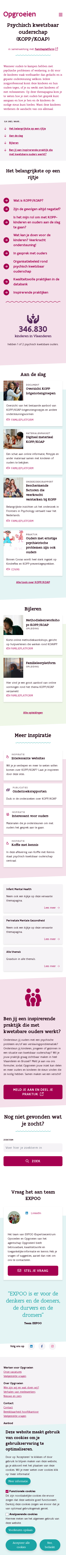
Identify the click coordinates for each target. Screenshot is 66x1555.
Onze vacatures (13, 1372)
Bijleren (13, 143)
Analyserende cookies (23, 1514)
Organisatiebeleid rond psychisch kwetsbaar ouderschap (30, 266)
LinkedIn (36, 1213)
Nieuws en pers (12, 1396)
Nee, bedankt (50, 1545)
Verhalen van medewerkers (19, 1392)
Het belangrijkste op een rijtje (27, 128)
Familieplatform (44, 49)
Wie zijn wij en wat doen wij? (21, 1387)
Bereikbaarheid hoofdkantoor (21, 1412)
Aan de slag (16, 136)
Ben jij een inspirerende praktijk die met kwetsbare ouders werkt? (31, 152)
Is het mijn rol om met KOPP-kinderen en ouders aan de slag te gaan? (36, 222)
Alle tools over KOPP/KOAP (33, 582)
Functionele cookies (22, 1491)
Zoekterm (8, 1140)
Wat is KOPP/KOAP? (28, 200)
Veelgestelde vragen (15, 1376)
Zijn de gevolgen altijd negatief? (37, 209)
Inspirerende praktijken (30, 292)
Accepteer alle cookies (21, 1545)
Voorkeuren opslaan (20, 1530)
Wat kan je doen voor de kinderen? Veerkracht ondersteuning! (32, 240)
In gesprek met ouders (30, 253)
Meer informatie (18, 1481)
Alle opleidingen (33, 712)
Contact (8, 1407)
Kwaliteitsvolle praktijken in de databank (36, 282)
